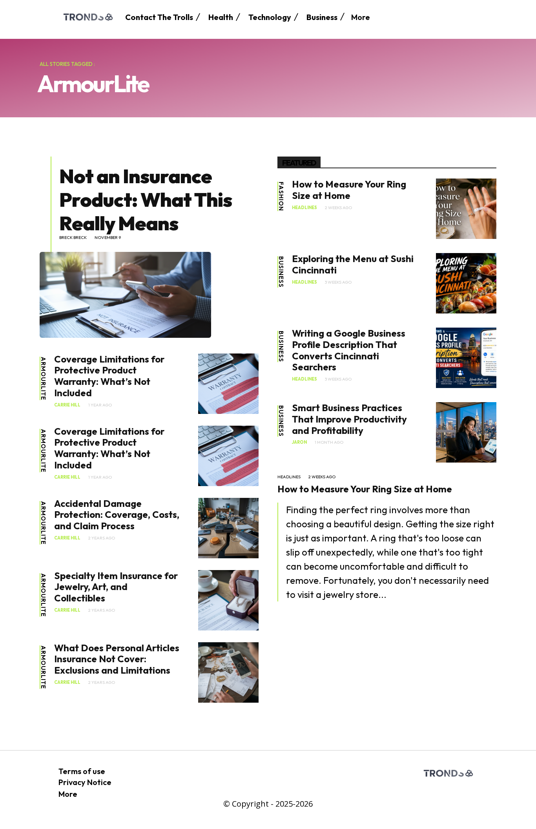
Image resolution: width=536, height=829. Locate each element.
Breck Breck (73, 237)
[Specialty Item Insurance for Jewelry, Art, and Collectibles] (228, 600)
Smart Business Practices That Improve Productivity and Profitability (349, 419)
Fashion (281, 196)
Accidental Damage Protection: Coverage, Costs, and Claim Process (116, 514)
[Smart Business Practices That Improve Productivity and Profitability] (466, 432)
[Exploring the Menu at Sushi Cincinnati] (466, 283)
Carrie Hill (67, 405)
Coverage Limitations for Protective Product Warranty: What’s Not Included (109, 376)
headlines (304, 207)
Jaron (299, 442)
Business (281, 272)
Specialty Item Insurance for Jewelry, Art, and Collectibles (116, 587)
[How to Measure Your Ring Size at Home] (466, 209)
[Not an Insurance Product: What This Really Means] (125, 294)
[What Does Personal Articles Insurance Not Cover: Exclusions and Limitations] (228, 672)
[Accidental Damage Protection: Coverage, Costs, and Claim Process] (228, 528)
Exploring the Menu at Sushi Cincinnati (353, 264)
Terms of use (81, 771)
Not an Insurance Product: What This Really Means (145, 199)
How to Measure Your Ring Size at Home (349, 189)
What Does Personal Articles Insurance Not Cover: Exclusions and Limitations (116, 659)
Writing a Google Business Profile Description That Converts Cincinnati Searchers (348, 350)
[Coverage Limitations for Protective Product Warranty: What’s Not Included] (228, 383)
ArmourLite (43, 378)
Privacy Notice (84, 782)
